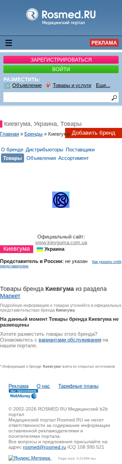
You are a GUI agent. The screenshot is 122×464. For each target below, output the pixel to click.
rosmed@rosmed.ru (44, 447)
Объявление (27, 85)
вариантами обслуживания (70, 340)
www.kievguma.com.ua (61, 242)
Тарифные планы (78, 386)
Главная (9, 134)
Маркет (10, 296)
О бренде (12, 149)
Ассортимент (73, 158)
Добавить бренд (93, 133)
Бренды (33, 134)
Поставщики (80, 149)
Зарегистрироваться (61, 60)
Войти (61, 69)
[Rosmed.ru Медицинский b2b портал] (61, 25)
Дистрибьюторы (44, 149)
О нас (43, 386)
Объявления (41, 158)
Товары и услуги (72, 85)
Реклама (104, 43)
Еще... (103, 85)
